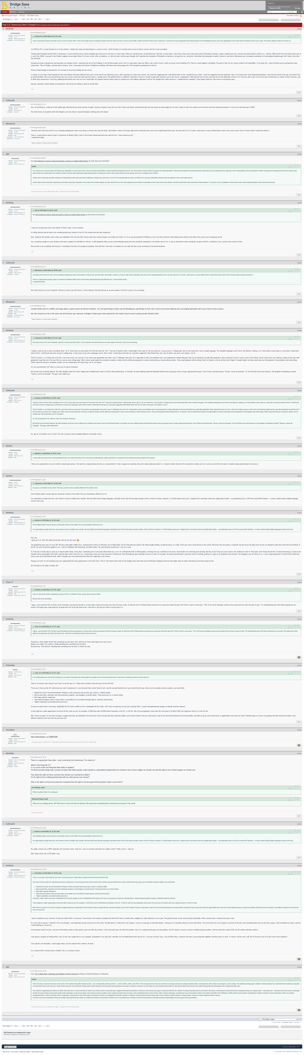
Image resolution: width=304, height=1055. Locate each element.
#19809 (299, 390)
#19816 (299, 730)
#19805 (299, 203)
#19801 (299, 29)
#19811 (299, 476)
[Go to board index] (16, 5)
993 (39, 19)
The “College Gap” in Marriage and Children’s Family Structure (56, 974)
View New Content (293, 15)
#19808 (299, 330)
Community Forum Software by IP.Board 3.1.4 (288, 1051)
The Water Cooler (33, 15)
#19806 (299, 263)
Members (13, 12)
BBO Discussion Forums (9, 15)
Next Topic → (297, 1022)
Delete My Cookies (24, 1051)
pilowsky (10, 753)
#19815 (299, 665)
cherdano (10, 730)
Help (298, 8)
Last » (48, 19)
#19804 (299, 154)
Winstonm (10, 124)
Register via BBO (275, 8)
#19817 (299, 753)
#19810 (299, 446)
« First (16, 19)
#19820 (299, 967)
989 (23, 19)
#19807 (299, 302)
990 (27, 19)
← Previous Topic (276, 1022)
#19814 (299, 619)
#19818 (299, 824)
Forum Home (15, 1051)
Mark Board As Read (37, 1051)
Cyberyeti (10, 100)
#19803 (299, 124)
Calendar (21, 12)
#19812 (299, 513)
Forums (5, 12)
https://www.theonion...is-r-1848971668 (44, 737)
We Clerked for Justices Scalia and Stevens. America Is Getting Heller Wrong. (61, 161)
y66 (7, 154)
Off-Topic (22, 15)
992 (35, 19)
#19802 (299, 100)
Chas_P (9, 582)
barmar (9, 446)
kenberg (9, 29)
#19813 (299, 582)
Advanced (301, 12)
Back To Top (6, 1051)
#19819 (299, 865)
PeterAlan (10, 665)
